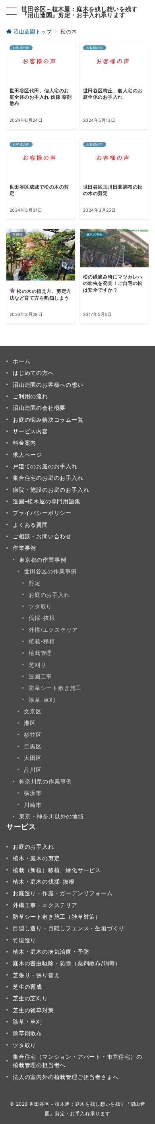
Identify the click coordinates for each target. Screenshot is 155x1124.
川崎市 (32, 804)
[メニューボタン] (11, 12)
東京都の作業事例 (42, 559)
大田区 (32, 757)
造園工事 (40, 676)
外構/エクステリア (53, 629)
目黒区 (32, 746)
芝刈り (37, 664)
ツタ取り (40, 606)
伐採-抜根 (42, 617)
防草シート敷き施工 (55, 687)
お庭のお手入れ (49, 594)
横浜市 (32, 792)
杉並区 (32, 734)
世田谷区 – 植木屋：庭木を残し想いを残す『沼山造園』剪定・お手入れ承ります (79, 12)
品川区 (32, 769)
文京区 (32, 711)
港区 (30, 722)
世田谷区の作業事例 (50, 571)
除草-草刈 (42, 699)
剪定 (35, 582)
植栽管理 (40, 652)
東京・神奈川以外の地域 (51, 816)
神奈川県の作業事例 (45, 781)
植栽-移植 (42, 641)
